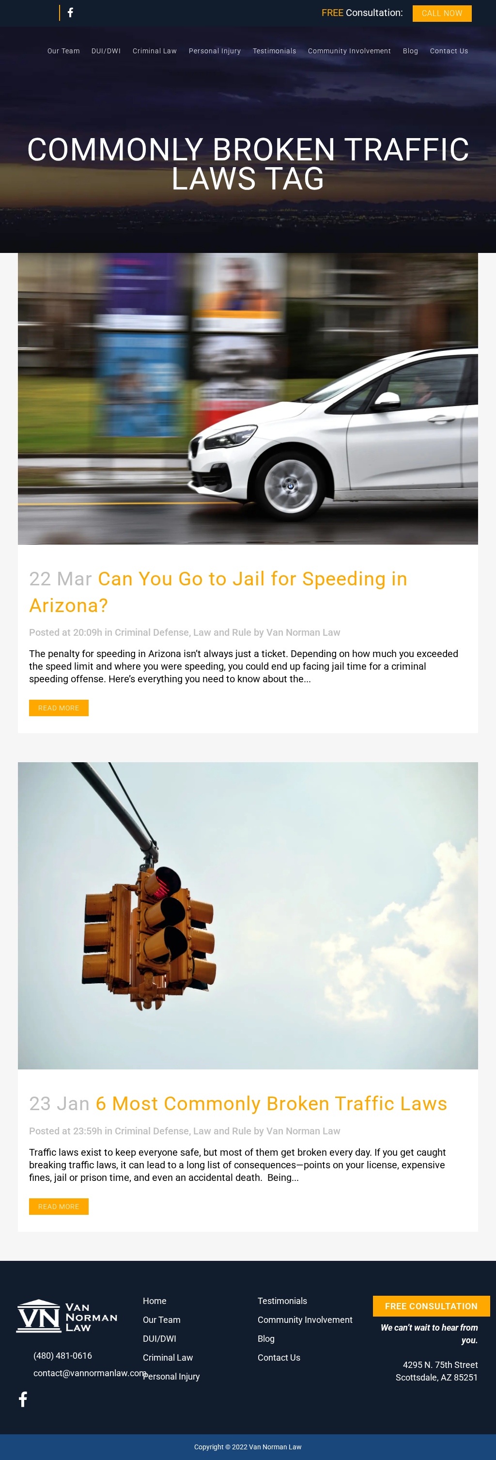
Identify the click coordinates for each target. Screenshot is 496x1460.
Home (155, 1301)
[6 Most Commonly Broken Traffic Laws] (248, 915)
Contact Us (279, 1357)
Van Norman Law (303, 632)
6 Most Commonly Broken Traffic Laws (271, 1103)
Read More (58, 708)
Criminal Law (168, 1357)
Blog (266, 1339)
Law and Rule (222, 632)
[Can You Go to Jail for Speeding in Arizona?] (248, 399)
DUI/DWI (159, 1339)
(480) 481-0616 (62, 1355)
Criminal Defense (152, 632)
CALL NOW (442, 13)
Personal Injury (171, 1376)
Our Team (162, 1320)
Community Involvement (305, 1320)
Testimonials (282, 1301)
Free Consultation (431, 1306)
